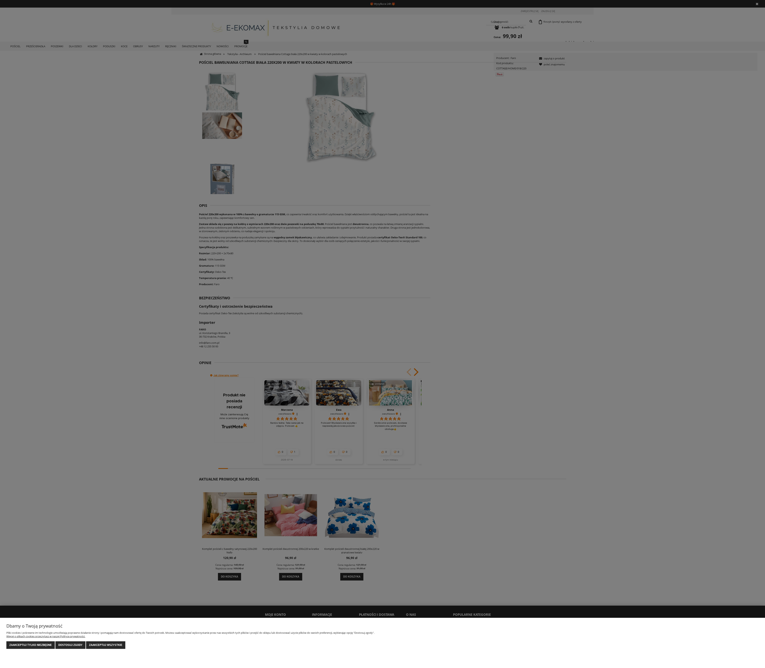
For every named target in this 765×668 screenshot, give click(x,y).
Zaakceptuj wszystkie (105, 644)
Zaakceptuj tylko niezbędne (30, 644)
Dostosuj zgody (70, 644)
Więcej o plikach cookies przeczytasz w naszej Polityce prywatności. (45, 636)
